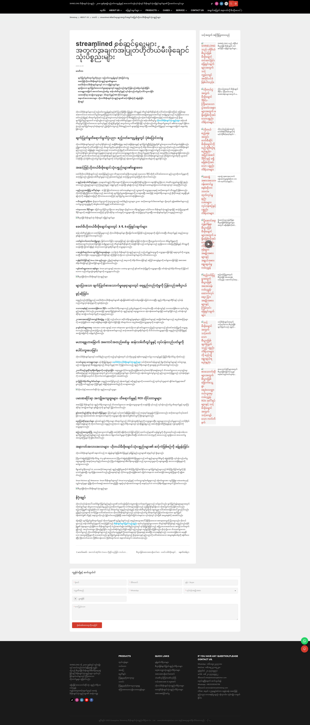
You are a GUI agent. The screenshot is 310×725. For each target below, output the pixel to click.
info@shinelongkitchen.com (216, 678)
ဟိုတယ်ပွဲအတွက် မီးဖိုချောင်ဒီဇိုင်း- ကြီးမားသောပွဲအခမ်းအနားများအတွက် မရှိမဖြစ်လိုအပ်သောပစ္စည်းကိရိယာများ (228, 91)
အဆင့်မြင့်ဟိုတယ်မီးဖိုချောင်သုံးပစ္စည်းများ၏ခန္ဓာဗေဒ (97, 81)
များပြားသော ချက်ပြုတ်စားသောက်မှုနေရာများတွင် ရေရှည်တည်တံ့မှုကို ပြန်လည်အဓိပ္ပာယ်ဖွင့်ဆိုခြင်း (114, 88)
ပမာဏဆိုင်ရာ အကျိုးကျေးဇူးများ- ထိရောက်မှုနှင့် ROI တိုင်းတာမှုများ (103, 95)
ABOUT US (84, 17)
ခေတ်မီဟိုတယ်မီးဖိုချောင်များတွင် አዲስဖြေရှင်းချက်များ (99, 85)
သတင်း (94, 17)
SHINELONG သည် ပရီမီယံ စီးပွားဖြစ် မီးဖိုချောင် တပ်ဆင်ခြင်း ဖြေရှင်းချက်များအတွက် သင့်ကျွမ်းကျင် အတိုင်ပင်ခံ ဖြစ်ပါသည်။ (228, 46)
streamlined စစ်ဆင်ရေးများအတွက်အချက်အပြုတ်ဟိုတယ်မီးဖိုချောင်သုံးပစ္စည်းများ (130, 17)
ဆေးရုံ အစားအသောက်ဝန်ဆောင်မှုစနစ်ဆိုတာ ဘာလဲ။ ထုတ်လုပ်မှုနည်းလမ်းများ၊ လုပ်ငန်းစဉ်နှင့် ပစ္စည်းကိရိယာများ (227, 179)
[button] (241, 10)
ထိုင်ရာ (208, 720)
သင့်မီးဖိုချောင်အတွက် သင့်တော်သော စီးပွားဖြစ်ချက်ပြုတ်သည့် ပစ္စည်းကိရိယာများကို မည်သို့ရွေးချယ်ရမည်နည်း (226, 324)
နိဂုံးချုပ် (81, 102)
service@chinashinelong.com (216, 688)
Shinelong (73, 17)
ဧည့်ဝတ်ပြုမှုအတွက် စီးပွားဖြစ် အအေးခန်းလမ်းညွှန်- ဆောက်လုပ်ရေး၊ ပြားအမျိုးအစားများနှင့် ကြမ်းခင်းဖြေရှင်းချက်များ (228, 277)
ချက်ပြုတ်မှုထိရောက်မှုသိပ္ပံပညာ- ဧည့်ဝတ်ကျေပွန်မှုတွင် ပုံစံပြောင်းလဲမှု (103, 78)
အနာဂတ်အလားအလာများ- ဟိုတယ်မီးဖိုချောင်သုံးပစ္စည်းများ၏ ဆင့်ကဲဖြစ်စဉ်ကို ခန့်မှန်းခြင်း (111, 98)
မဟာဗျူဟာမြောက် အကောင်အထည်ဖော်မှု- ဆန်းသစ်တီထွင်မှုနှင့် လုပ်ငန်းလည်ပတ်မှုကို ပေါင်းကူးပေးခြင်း (116, 91)
